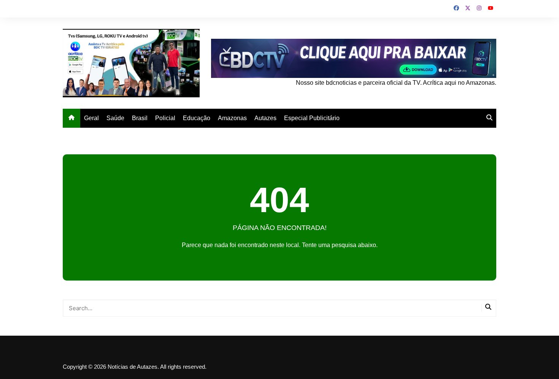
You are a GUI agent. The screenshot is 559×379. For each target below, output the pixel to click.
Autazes (265, 118)
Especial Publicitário (312, 118)
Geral (91, 118)
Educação (196, 118)
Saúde (115, 118)
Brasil (140, 118)
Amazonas (232, 118)
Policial (165, 118)
